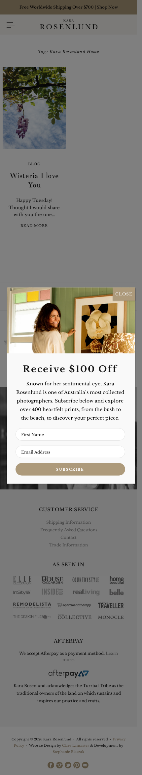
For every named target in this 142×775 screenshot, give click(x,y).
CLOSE (123, 293)
